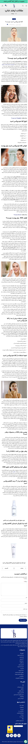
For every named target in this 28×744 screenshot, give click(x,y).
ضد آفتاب (22, 663)
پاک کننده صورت (20, 655)
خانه (16, 13)
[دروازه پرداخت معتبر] (10, 729)
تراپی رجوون (21, 691)
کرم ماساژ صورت (20, 666)
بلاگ (23, 719)
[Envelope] (19, 735)
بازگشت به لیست (14, 568)
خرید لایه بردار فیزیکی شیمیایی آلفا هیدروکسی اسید (14, 563)
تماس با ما (22, 717)
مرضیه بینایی (18, 25)
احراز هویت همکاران (20, 721)
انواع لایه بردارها (11, 64)
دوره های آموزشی (20, 713)
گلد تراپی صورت (20, 693)
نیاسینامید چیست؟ (17, 215)
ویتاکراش (22, 696)
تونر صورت (22, 657)
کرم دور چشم (21, 665)
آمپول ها (22, 653)
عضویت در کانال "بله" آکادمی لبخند (14, 1)
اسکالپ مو (22, 676)
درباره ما (22, 715)
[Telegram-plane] (11, 735)
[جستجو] (23, 5)
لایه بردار (22, 668)
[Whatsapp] (15, 735)
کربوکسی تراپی (21, 698)
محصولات (22, 707)
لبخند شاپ (22, 705)
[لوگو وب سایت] (14, 5)
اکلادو (14, 472)
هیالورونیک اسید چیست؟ (16, 118)
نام (26, 597)
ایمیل (26, 603)
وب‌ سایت (25, 609)
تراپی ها (22, 709)
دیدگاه (25, 581)
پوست (12, 13)
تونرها (6, 64)
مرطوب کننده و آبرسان (19, 672)
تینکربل (22, 689)
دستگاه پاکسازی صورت (19, 674)
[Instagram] (7, 735)
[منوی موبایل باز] (26, 5)
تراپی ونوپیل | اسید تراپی (19, 694)
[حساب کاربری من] (2, 5)
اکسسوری (22, 659)
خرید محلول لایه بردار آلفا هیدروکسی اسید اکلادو (14, 520)
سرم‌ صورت (21, 661)
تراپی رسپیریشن (20, 687)
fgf (23, 685)
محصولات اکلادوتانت (20, 678)
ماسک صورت (21, 670)
